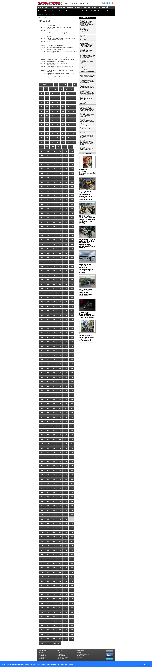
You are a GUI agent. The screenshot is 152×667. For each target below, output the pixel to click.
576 (66, 497)
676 (54, 572)
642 (66, 545)
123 (48, 164)
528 (66, 461)
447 (48, 404)
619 (72, 528)
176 (42, 204)
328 (54, 315)
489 (48, 435)
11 (61, 89)
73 (57, 129)
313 (72, 302)
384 (66, 355)
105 (48, 151)
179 (60, 204)
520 (54, 457)
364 (54, 341)
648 (66, 550)
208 (54, 226)
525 (48, 461)
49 (41, 115)
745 (72, 621)
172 (54, 200)
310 (54, 302)
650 (42, 554)
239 (60, 248)
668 (42, 568)
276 (66, 275)
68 (68, 124)
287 (60, 284)
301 (72, 293)
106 (54, 151)
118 (54, 160)
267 (48, 271)
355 (72, 333)
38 (57, 106)
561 (48, 488)
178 (54, 204)
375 (48, 350)
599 (60, 514)
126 (66, 164)
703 (72, 590)
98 (41, 146)
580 (54, 501)
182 (42, 208)
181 (72, 204)
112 (54, 155)
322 (54, 310)
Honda (68, 11)
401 (60, 368)
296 (42, 293)
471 (48, 421)
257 (60, 262)
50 (47, 115)
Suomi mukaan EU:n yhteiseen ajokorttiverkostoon (59, 55)
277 (72, 275)
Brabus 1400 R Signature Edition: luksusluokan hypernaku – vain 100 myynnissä (87, 314)
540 (66, 470)
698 (42, 590)
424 (54, 386)
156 (66, 186)
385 (72, 355)
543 (48, 474)
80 (57, 133)
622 (54, 532)
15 (47, 93)
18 (63, 93)
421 (72, 381)
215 (60, 231)
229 (72, 239)
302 (42, 297)
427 (72, 386)
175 (72, 200)
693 (48, 585)
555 (48, 483)
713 (60, 599)
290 (42, 288)
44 (52, 111)
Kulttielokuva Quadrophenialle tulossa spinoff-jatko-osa (60, 57)
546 (66, 474)
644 (42, 550)
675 (48, 572)
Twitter (109, 658)
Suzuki (109, 11)
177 (48, 204)
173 (60, 200)
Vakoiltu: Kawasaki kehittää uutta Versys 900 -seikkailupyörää (87, 75)
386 (42, 359)
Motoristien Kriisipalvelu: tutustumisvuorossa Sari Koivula (87, 172)
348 (66, 328)
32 (63, 102)
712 (54, 599)
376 (54, 350)
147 (48, 182)
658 (54, 559)
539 (60, 470)
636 (66, 541)
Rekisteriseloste (42, 657)
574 (54, 497)
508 (54, 448)
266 (42, 271)
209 (60, 226)
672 (66, 568)
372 (66, 346)
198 (66, 217)
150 (66, 182)
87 (57, 138)
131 (60, 169)
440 (42, 399)
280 (54, 279)
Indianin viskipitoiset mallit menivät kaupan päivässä (60, 47)
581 (60, 501)
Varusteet (62, 7)
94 (57, 142)
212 (42, 231)
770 (42, 643)
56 (41, 120)
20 (73, 93)
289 (72, 284)
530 (42, 466)
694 (54, 585)
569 (60, 492)
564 (66, 488)
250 (54, 257)
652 (54, 554)
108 (66, 151)
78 (47, 133)
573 (48, 497)
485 (60, 430)
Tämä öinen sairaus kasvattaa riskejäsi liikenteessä (59, 33)
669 (48, 568)
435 (48, 395)
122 (42, 164)
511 (72, 448)
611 (60, 523)
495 (48, 439)
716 (42, 603)
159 (48, 191)
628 (54, 536)
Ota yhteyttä (103, 7)
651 (48, 554)
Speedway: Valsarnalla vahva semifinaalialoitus (86, 129)
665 (60, 563)
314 (42, 306)
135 (48, 173)
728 (42, 612)
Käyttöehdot (41, 658)
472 (54, 421)
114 (66, 155)
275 (60, 275)
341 (60, 324)
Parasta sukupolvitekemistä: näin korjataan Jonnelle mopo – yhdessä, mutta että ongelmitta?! (87, 337)
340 (54, 324)
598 (54, 514)
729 (48, 612)
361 (72, 337)
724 (54, 607)
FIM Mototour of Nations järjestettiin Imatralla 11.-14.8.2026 (85, 37)
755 (60, 630)
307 (72, 297)
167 (60, 195)
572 (42, 497)
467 (60, 417)
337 (72, 319)
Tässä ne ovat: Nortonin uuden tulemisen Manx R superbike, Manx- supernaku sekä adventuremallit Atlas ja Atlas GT (87, 243)
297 (48, 293)
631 (72, 536)
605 (60, 519)
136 (54, 173)
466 (54, 417)
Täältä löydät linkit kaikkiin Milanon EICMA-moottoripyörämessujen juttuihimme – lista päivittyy (87, 219)
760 (54, 634)
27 (73, 98)
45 (57, 111)
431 (60, 390)
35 (41, 106)
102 (64, 146)
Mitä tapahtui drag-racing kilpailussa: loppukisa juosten (60, 59)
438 (66, 395)
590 (42, 510)
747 (48, 625)
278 (42, 279)
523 (72, 457)
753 (48, 630)
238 (54, 248)
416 (42, 381)
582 (66, 501)
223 (72, 235)
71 (47, 129)
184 (54, 208)
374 (42, 350)
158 (42, 191)
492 (66, 435)
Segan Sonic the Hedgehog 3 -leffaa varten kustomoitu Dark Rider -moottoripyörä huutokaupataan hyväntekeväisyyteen (87, 122)
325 (72, 310)
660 (66, 559)
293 (60, 288)
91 (41, 142)
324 (66, 310)
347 (60, 328)
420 (66, 381)
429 (48, 390)
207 (48, 226)
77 (41, 133)
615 (48, 528)
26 (68, 98)
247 (72, 253)
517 (72, 452)
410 (42, 377)
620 (42, 532)
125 (60, 164)
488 (42, 435)
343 (72, 324)
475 (72, 421)
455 (60, 408)
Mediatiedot (79, 657)
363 (48, 341)
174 (66, 200)
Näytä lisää (87, 153)
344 (42, 328)
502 (54, 443)
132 (66, 169)
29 (47, 102)
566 (42, 492)
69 (73, 124)
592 (54, 510)
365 (60, 341)
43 (47, 111)
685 (72, 576)
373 (72, 346)
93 (52, 142)
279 (48, 279)
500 (42, 443)
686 (42, 581)
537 (48, 470)
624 (66, 532)
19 (68, 93)
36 (47, 106)
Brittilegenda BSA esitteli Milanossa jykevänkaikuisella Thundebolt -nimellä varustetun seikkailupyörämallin (86, 195)
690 (66, 581)
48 (73, 111)
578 (42, 501)
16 (52, 93)
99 (47, 146)
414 (66, 377)
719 (60, 603)
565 (72, 488)
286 (54, 284)
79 (52, 133)
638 (42, 545)
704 (42, 594)
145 (72, 177)
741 (48, 621)
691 (72, 581)
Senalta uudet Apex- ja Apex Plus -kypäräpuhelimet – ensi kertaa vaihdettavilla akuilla (87, 56)
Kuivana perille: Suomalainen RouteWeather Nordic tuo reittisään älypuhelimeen (86, 62)
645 (48, 550)
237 (48, 248)
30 (52, 102)
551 (60, 479)
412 (54, 377)
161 (60, 191)
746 (42, 625)
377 (60, 350)
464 (42, 417)
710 (42, 599)
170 (42, 200)
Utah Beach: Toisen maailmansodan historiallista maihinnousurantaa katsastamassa (85, 292)
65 (52, 124)
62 (73, 120)
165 (48, 195)
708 (66, 594)
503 (60, 443)
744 (66, 621)
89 (68, 138)
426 (66, 386)
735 (48, 616)
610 (54, 523)
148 (54, 182)
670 (54, 568)
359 (60, 337)
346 (54, 328)
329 (60, 315)
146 (42, 182)
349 (72, 328)
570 (66, 492)
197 (60, 217)
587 (60, 505)
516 (66, 452)
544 (54, 474)
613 (72, 523)
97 (73, 142)
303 (48, 297)
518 (42, 457)
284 (42, 284)
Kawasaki (89, 11)
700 (54, 590)
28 (41, 102)
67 (63, 124)
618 (66, 528)
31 (57, 102)
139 (72, 173)
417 (48, 381)
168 (66, 195)
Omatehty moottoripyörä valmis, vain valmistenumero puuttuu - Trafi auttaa (60, 42)
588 (66, 505)
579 (48, 501)
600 (66, 514)
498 (66, 439)
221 (60, 235)
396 (66, 364)
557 (60, 483)
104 (42, 151)
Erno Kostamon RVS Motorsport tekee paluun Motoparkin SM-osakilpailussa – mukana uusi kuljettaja (87, 135)
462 (66, 412)
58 (52, 120)
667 (72, 563)
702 (66, 590)
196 (54, 217)
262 (54, 266)
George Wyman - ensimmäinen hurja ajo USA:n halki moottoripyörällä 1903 (60, 67)
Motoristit (78, 7)
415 (72, 377)
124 (54, 164)
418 (54, 381)
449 (60, 404)
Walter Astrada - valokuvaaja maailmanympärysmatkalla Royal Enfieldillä (61, 74)
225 (48, 239)
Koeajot (47, 7)
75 (68, 129)
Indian (82, 11)
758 (42, 634)
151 (72, 182)
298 (54, 293)
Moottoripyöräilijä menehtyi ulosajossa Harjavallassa (86, 50)
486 (66, 430)
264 (66, 266)
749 (60, 625)
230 (42, 244)
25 (63, 98)
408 (66, 372)
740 (42, 621)
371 (60, 346)
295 (72, 288)
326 (42, 315)
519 (48, 457)
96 (68, 142)
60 (63, 120)
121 (72, 160)
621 (48, 532)
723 (48, 607)
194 (42, 217)
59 (57, 120)
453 (48, 408)
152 (42, 186)
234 (66, 244)
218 (42, 235)
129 (48, 169)
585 (48, 505)
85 (47, 138)
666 (66, 563)
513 (48, 452)
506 (42, 448)
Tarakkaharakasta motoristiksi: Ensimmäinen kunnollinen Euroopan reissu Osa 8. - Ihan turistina (86, 268)
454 (54, 408)
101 (59, 146)
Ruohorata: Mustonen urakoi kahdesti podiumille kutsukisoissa (87, 86)
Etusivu (40, 7)
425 (60, 386)
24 (57, 98)
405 (48, 372)
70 (41, 129)
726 (66, 607)
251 (60, 257)
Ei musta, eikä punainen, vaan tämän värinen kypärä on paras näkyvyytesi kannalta (87, 81)
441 (48, 399)
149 (60, 182)
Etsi (109, 651)
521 (60, 457)
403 (72, 368)
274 (54, 275)
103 (70, 146)
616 (54, 528)
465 (48, 417)
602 (42, 519)
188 (42, 213)
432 (66, 390)
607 (72, 519)
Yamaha (47, 14)
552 (66, 479)
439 (72, 395)
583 (72, 501)
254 (42, 262)
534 (66, 466)
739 (72, 616)
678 (66, 572)
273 (48, 275)
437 (60, 395)
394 (54, 364)
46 (63, 111)
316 (54, 306)
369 (48, 346)
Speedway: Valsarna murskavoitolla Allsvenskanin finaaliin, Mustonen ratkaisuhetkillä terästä (86, 31)
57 (47, 120)
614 (42, 528)
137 (60, 173)
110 (42, 155)
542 (42, 474)
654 (66, 554)
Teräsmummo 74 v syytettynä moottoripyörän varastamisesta (58, 64)
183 (48, 208)
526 (54, 461)
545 (60, 474)
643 (72, 545)
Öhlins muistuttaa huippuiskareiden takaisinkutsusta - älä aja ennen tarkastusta (62, 52)
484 (54, 430)
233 (60, 244)
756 (66, 630)
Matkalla (70, 7)
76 (73, 129)
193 (72, 213)
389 (60, 359)
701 (60, 590)
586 (54, 505)
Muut (52, 14)
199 (72, 217)
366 (66, 341)
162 (66, 191)
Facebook (109, 655)
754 (54, 630)
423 (48, 386)
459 (48, 412)
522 (66, 457)
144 (66, 177)
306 (66, 297)
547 (72, 474)
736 (54, 616)
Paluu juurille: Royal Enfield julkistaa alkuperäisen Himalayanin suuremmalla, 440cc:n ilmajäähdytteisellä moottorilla (86, 100)
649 (72, 550)
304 (54, 297)
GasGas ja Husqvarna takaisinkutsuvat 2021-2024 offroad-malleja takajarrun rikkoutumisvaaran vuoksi (86, 44)
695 (60, 585)
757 (72, 630)
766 (54, 638)
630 (66, 536)
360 (66, 337)
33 (68, 102)
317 (60, 306)
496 (54, 439)
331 (72, 315)
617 (60, 528)
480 (66, 426)
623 (60, 532)
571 (72, 492)
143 (60, 177)
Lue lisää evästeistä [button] (67, 664)
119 (60, 160)
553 (72, 479)
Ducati (51, 11)
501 (48, 443)
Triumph (40, 14)
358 (54, 337)
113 (60, 155)
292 (54, 288)
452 (42, 408)
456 (66, 408)
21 (41, 98)
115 (72, 155)
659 (60, 559)
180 (66, 204)
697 (72, 585)
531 (48, 466)
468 (66, 417)
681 (48, 576)
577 (72, 497)
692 (42, 585)
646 (54, 550)
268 (54, 271)
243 (48, 253)
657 (48, 559)
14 (41, 93)
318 (66, 306)
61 (68, 120)
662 (42, 563)
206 (42, 226)
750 (66, 625)
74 (63, 129)
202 (54, 222)
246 (66, 253)
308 (42, 302)
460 (54, 412)
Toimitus (60, 651)
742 (54, 621)
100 (53, 146)
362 (42, 341)
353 (60, 333)
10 (55, 89)
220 (54, 235)
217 (72, 231)
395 (60, 364)
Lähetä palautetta (61, 655)
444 (66, 399)
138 (66, 173)
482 (42, 430)
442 (54, 399)
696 (66, 585)
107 (60, 151)
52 (57, 115)
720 (66, 603)
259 (72, 262)
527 (60, 461)
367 (72, 341)
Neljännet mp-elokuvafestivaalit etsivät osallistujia (59, 76)
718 (54, 603)
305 (60, 297)
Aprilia (40, 11)
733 (72, 612)
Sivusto (94, 7)
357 (48, 337)
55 (73, 115)
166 (54, 195)
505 (72, 443)
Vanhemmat (56, 643)
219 (48, 235)
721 (72, 603)
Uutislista (45, 17)
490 (54, 435)
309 (48, 302)
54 (68, 115)
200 (42, 222)
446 (42, 404)
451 (72, 404)
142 (54, 177)
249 (48, 257)
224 (42, 239)
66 (57, 124)
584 (42, 505)
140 (42, 177)
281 (60, 279)
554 (42, 483)
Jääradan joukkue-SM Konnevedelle (56, 61)
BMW (45, 11)
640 (54, 545)
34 (73, 102)
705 (48, 594)
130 (54, 169)
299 (60, 293)
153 (48, 186)
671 (60, 568)
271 (72, 271)
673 (72, 568)
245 (60, 253)
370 (54, 346)
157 (72, 186)
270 (66, 271)
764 (42, 638)
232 (54, 244)
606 (66, 519)
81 (63, 133)
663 (48, 563)
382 (54, 355)
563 (60, 488)
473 (60, 421)
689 (60, 581)
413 (60, 377)
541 (72, 470)
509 (60, 448)
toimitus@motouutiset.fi (62, 657)
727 (72, 607)
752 (42, 630)
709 (72, 594)
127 (72, 164)
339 (48, 324)
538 (54, 470)
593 (60, 510)
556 (54, 483)
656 (42, 559)
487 (72, 430)
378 (66, 350)
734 (42, 616)
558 (66, 483)
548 (42, 479)
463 (72, 412)
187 (72, 208)
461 (60, 412)
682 (54, 576)
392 (42, 364)
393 (48, 364)
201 (48, 222)
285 (48, 284)
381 (48, 355)
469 (72, 417)
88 (63, 138)
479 (60, 426)
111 (48, 155)
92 (47, 142)
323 (60, 310)
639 (48, 545)
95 (63, 142)
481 (72, 426)
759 (48, 634)
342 (66, 324)
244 (54, 253)
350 (42, 333)
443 (60, 399)
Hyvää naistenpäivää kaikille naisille (55, 45)
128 (42, 169)
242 (42, 253)
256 (54, 262)
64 (47, 124)
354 (66, 333)
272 (42, 275)
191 (60, 213)
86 (52, 138)
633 (48, 541)
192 (66, 213)
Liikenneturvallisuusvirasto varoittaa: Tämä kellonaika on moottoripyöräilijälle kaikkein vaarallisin (86, 142)
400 (54, 368)
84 (41, 138)
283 (72, 279)
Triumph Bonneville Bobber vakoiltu (55, 49)
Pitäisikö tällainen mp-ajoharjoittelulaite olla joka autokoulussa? (59, 28)
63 (41, 124)
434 (42, 395)
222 (66, 235)
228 (66, 239)
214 (54, 231)
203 (60, 222)
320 (42, 310)
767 (60, 638)
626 (42, 536)
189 (48, 213)
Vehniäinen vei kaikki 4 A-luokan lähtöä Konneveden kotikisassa (60, 71)
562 (54, 488)
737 (60, 616)
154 (54, 186)
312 (66, 302)
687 (48, 581)
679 (72, 572)
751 (72, 625)
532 (54, 466)
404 (42, 372)
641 (60, 545)
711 (48, 599)
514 (54, 452)
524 (42, 461)
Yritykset (87, 7)
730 (54, 612)
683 (60, 576)
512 (42, 452)
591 (48, 510)
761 (60, 634)
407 (60, 372)
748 (54, 625)
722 (42, 607)
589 (72, 505)
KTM (94, 11)
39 (63, 106)
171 (48, 200)
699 (48, 590)
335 (60, 319)
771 (48, 643)
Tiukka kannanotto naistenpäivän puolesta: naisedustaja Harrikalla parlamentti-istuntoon (61, 39)
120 (66, 160)
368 (42, 346)
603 (48, 519)
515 (60, 452)
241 (72, 248)
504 (66, 443)
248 (42, 257)
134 (42, 173)
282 (66, 279)
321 (48, 310)
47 (68, 111)
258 (66, 262)
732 (66, 612)
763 (72, 634)
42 (41, 111)
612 (66, 523)
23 (52, 98)
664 (54, 563)
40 (68, 106)
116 (42, 160)
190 (54, 213)
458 (42, 412)
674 (42, 572)
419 (60, 381)
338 (42, 324)
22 (47, 98)
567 (48, 492)
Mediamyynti (80, 651)
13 (71, 89)
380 (42, 355)
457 (72, 408)
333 (48, 319)
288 (66, 284)
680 (42, 576)
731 (60, 612)
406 (54, 372)
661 (72, 559)
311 (60, 302)
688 (54, 581)
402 (66, 368)
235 (72, 244)
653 (60, 554)
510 (66, 448)
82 (68, 133)
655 (72, 554)
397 (72, 364)
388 (54, 359)
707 (60, 594)
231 (48, 244)
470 (42, 421)
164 (42, 195)
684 (66, 576)
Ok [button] (144, 664)
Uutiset (54, 7)
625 (72, 532)
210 (66, 226)
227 (60, 239)
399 (48, 368)
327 (48, 315)
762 (66, 634)
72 (52, 129)
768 (66, 638)
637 (72, 541)
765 (48, 638)
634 (54, 541)
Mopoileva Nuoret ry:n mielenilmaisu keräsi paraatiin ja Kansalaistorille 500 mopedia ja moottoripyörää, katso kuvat (87, 92)
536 (42, 470)
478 (54, 426)
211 (72, 226)
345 (48, 328)
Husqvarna (75, 11)
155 (60, 186)
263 (60, 266)
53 (63, 115)
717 (48, 603)
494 (42, 439)
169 (72, 195)
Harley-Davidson (59, 11)
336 (66, 319)
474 (66, 421)
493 (72, 435)
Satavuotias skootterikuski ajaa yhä (55, 30)
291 (48, 288)
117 (48, 160)
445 (72, 399)
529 (72, 461)
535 (72, 466)
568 (54, 492)
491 (60, 435)
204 (66, 222)
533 (60, 466)
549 (48, 479)
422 (42, 386)
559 (72, 483)
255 (48, 262)
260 (42, 266)
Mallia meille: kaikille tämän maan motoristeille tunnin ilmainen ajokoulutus (60, 24)
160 (54, 191)
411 (48, 377)
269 (60, 271)
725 (60, 607)
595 (72, 510)
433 (72, 390)
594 (66, 510)
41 (73, 106)
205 (72, 222)
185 (60, 208)
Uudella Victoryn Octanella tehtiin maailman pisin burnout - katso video (61, 35)
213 (48, 231)
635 (60, 541)
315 (48, 306)
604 (54, 519)
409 (72, 372)
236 (42, 248)
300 (66, 293)
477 (48, 426)
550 (54, 479)
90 (73, 138)
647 (60, 550)
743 (60, 621)
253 (72, 257)
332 (42, 319)
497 (60, 439)
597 (48, 514)
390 (66, 359)
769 (72, 638)
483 (48, 430)
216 (66, 231)
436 (54, 395)
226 (54, 239)
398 (42, 368)
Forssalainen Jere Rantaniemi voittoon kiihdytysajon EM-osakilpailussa (86, 149)
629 (60, 536)
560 (42, 488)
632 (42, 541)
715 (72, 599)
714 (66, 599)
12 (66, 89)
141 (48, 177)
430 (54, 390)
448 (54, 404)
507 (48, 448)
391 (72, 359)
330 (66, 315)
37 (52, 106)
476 (42, 426)
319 (72, 306)
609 (48, 523)
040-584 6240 (63, 658)
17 (57, 93)
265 (72, 266)
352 (54, 333)
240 (66, 248)
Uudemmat (44, 84)
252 (66, 257)
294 (66, 288)
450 (66, 404)
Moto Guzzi (101, 11)
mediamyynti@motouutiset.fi (82, 654)
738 (66, 616)
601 (72, 514)
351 (48, 333)
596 (42, 514)
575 (60, 497)
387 (48, 359)
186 (66, 208)
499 (72, 439)
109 (72, 151)
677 (60, 572)
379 (72, 350)
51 (52, 115)
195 (48, 217)
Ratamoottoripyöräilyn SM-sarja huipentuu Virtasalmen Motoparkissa (87, 115)
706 (54, 594)
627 (48, 536)
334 (54, 319)
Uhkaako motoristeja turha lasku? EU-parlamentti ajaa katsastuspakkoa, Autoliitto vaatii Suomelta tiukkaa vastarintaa (87, 108)
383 (60, 355)
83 (73, 133)
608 (42, 523)
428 (42, 390)
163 (72, 191)
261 (48, 266)
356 (42, 337)
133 (72, 169)
